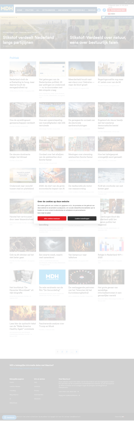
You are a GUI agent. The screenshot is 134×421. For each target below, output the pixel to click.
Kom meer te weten (44, 213)
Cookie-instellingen (82, 218)
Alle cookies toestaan (52, 218)
